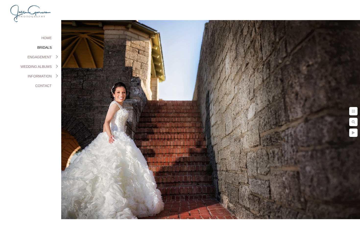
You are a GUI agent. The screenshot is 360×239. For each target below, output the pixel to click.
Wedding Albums (36, 67)
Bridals (44, 47)
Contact (43, 86)
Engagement (39, 57)
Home (46, 38)
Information (40, 76)
